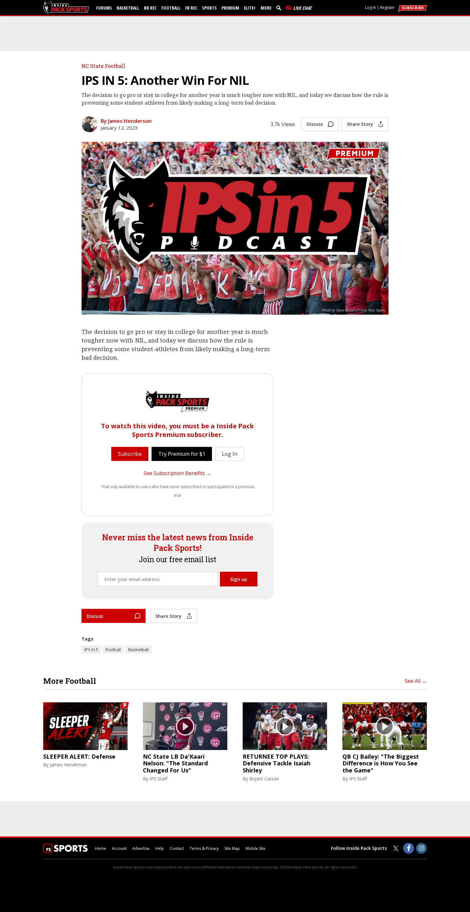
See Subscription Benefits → (177, 473)
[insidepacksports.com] (67, 7)
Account (119, 848)
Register (387, 7)
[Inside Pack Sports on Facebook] (408, 848)
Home (100, 848)
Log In (370, 7)
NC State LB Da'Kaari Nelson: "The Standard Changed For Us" (175, 763)
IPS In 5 (91, 649)
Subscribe (130, 453)
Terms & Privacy (204, 848)
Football (170, 8)
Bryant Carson (264, 779)
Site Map (232, 848)
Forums (104, 8)
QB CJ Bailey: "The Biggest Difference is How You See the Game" (380, 763)
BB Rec (150, 8)
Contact (177, 848)
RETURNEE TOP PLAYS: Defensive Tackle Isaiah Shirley (276, 763)
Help (159, 848)
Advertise (141, 848)
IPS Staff (158, 779)
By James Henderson (126, 121)
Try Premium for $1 (181, 453)
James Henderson (68, 765)
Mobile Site (255, 848)
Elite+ (250, 8)
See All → (416, 680)
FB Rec (191, 8)
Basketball (128, 8)
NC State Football (103, 65)
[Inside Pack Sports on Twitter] (395, 848)
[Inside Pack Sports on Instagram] (421, 848)
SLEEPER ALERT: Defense (79, 756)
